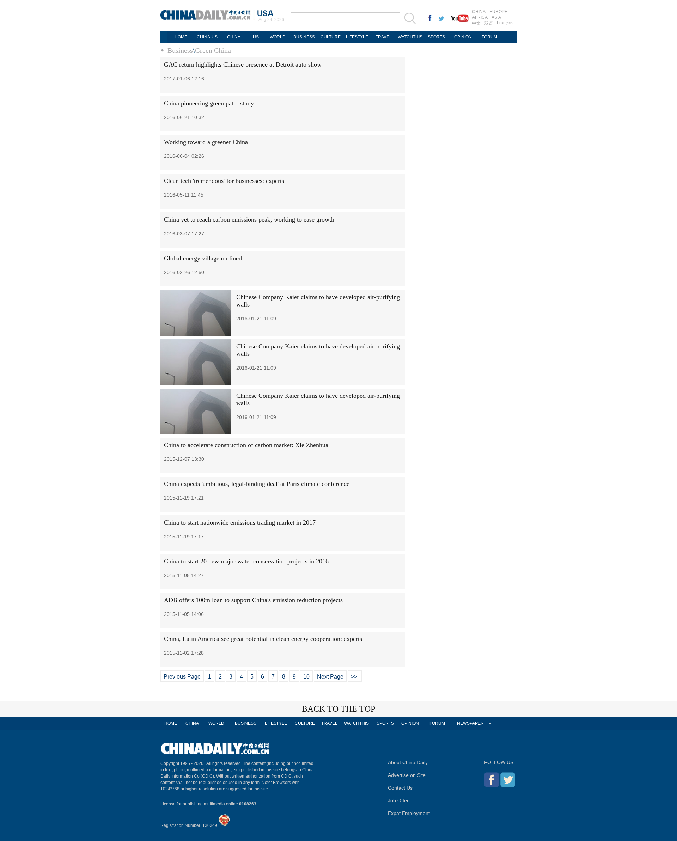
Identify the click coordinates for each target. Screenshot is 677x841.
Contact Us (400, 788)
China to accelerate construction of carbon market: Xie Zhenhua (246, 445)
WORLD (278, 37)
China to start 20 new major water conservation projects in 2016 (246, 561)
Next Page (330, 677)
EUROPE (498, 11)
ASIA (496, 17)
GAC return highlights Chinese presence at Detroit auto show (243, 64)
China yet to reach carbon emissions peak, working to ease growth (249, 219)
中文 (476, 23)
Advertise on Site (407, 775)
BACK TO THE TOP (338, 708)
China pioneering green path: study (209, 103)
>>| (355, 677)
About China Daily (408, 762)
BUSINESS (304, 37)
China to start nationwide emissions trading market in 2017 (240, 522)
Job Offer (398, 800)
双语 (488, 23)
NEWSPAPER (470, 723)
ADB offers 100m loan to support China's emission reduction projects (253, 600)
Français (505, 22)
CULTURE (331, 37)
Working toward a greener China (206, 142)
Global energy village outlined (203, 258)
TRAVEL (384, 37)
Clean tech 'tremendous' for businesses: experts (224, 180)
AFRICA (480, 17)
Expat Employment (409, 813)
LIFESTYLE (357, 37)
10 (306, 677)
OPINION (463, 37)
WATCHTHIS (410, 37)
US (256, 37)
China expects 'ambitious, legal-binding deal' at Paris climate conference (256, 483)
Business (180, 50)
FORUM (489, 37)
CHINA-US (207, 37)
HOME (181, 37)
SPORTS (436, 37)
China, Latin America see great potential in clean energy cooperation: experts (263, 638)
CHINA (479, 11)
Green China (213, 50)
